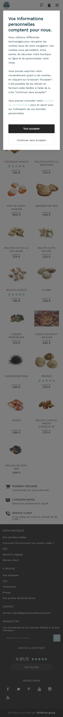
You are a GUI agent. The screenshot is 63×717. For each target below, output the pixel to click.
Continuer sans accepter (31, 140)
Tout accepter (31, 128)
